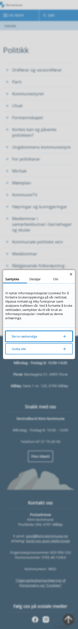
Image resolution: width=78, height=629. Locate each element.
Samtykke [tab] (12, 279)
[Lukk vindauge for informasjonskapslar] (71, 274)
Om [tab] (55, 279)
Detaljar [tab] (35, 279)
